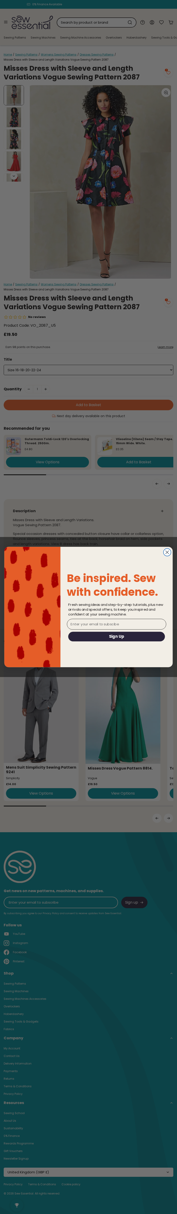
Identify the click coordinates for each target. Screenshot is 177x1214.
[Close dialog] (167, 552)
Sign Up (116, 636)
